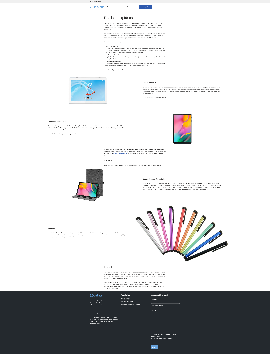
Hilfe (135, 7)
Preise (129, 7)
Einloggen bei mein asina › (97, 1)
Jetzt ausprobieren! (145, 7)
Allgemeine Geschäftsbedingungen (130, 304)
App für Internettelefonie (120, 153)
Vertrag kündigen (125, 298)
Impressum (124, 307)
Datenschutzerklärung (127, 301)
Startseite (110, 7)
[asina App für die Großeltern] (97, 7)
